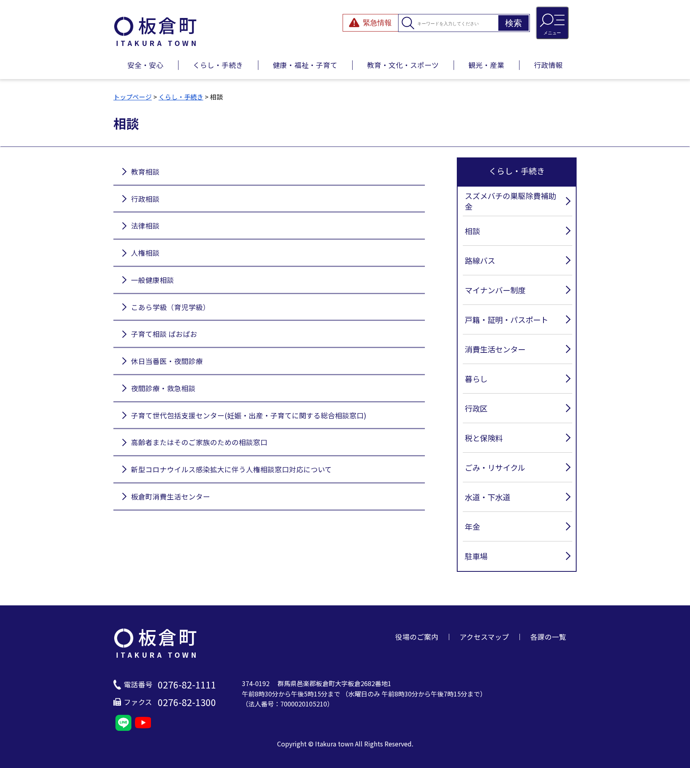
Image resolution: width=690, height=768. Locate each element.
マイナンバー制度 (495, 290)
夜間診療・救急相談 (163, 388)
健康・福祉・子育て (305, 65)
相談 (472, 231)
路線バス (480, 260)
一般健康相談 (152, 280)
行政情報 (548, 65)
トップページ (132, 96)
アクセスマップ (484, 637)
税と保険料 (484, 438)
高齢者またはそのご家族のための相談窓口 (199, 442)
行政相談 (145, 199)
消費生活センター (495, 349)
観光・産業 (486, 65)
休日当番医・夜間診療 (167, 361)
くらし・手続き (218, 65)
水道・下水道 (487, 497)
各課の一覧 (548, 637)
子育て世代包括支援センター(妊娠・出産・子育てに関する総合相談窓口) (248, 415)
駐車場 (476, 556)
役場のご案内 (416, 637)
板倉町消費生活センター (170, 496)
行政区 (476, 408)
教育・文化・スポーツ (403, 65)
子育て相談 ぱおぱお (164, 334)
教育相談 (145, 172)
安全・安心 (145, 65)
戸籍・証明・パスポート (506, 319)
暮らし (476, 378)
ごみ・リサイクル (495, 467)
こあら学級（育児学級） (170, 307)
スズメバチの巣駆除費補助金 (510, 201)
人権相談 (145, 253)
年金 (472, 526)
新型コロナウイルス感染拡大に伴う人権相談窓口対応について (231, 469)
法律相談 (145, 226)
